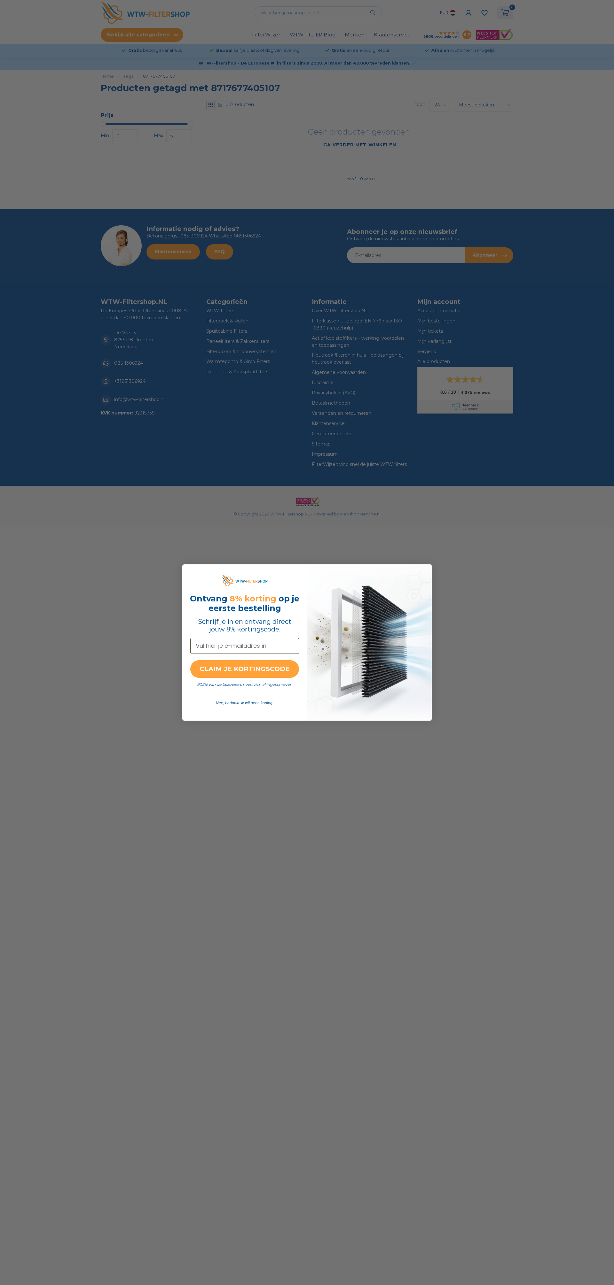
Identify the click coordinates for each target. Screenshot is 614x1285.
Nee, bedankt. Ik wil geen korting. (244, 703)
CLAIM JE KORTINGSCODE (245, 669)
